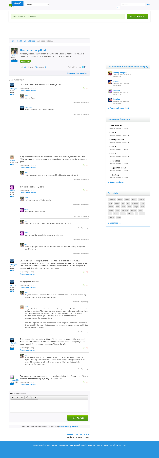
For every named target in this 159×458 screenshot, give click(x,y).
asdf (110, 203)
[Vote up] (22, 67)
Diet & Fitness (29, 41)
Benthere (116, 90)
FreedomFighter (15, 380)
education (125, 210)
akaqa (123, 214)
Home (13, 41)
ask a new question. (69, 426)
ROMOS (116, 81)
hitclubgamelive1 (116, 139)
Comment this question (77, 73)
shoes (111, 210)
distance (130, 214)
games (120, 199)
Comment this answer (28, 90)
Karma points (90, 445)
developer (112, 199)
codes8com (114, 175)
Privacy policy (109, 445)
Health (19, 41)
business (133, 210)
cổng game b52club (117, 167)
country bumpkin (120, 72)
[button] (13, 398)
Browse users (38, 445)
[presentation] (13, 397)
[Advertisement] (54, 32)
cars (129, 207)
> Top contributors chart (118, 108)
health (134, 199)
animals (127, 199)
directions (135, 203)
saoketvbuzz (114, 161)
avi (136, 214)
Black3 (12, 160)
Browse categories (50, 445)
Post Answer (78, 417)
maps (117, 210)
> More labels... (114, 223)
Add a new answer (18, 393)
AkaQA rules (74, 445)
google (136, 207)
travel (142, 203)
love (128, 203)
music (123, 207)
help (117, 207)
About (83, 445)
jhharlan (116, 99)
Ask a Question (137, 16)
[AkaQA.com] (16, 4)
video (142, 207)
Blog (124, 445)
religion (117, 203)
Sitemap (118, 445)
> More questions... (116, 182)
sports (142, 214)
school (118, 217)
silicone (111, 207)
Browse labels (63, 445)
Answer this (25, 61)
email (140, 210)
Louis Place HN (115, 125)
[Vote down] (28, 67)
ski (110, 214)
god (123, 203)
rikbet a (112, 132)
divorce (116, 214)
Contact (99, 445)
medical (111, 217)
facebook (141, 199)
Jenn (13, 55)
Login (148, 4)
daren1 (12, 190)
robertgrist (13, 88)
